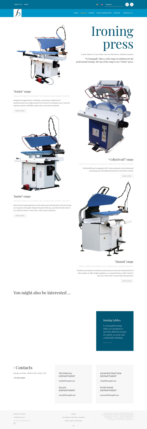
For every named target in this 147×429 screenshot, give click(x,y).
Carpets (117, 13)
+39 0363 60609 (19, 378)
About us (18, 4)
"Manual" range (124, 261)
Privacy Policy (20, 414)
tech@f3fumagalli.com (67, 381)
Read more (127, 176)
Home (76, 13)
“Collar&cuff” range (121, 159)
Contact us (127, 13)
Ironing (83, 13)
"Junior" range (22, 196)
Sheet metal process (73, 420)
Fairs (26, 4)
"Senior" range (22, 91)
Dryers (91, 13)
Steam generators (104, 13)
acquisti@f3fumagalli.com (109, 395)
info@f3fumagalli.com (108, 381)
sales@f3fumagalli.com (67, 395)
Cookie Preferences (22, 420)
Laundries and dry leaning (73, 417)
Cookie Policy (19, 417)
